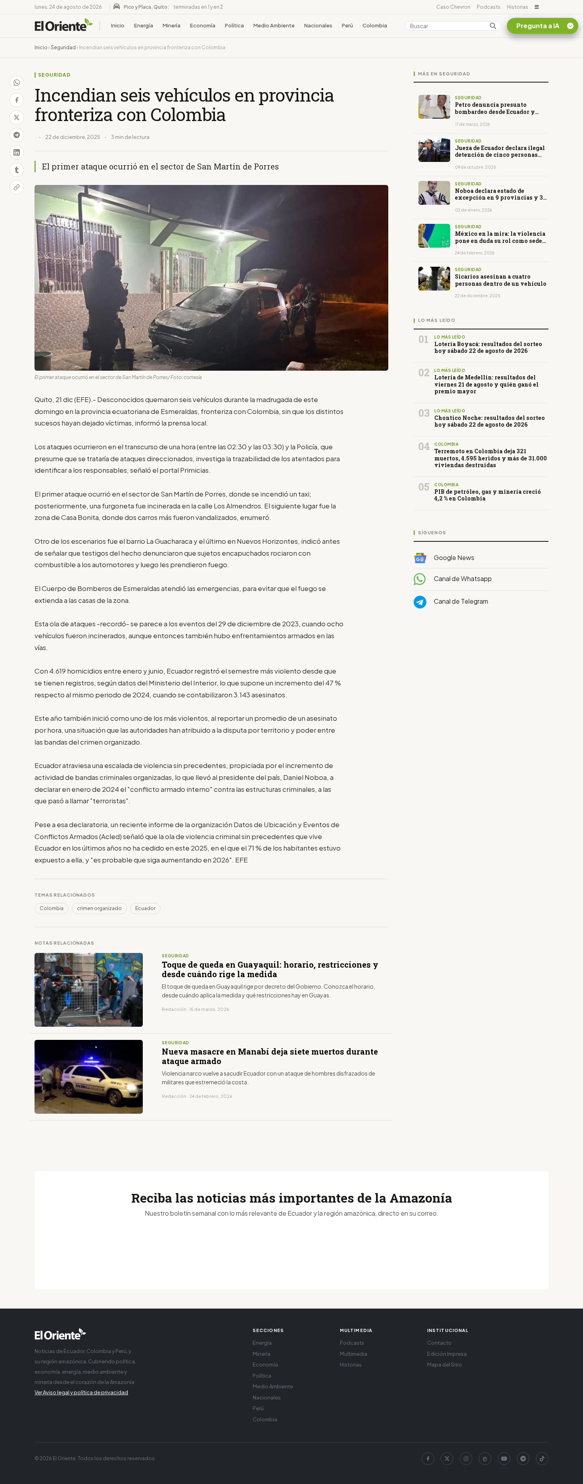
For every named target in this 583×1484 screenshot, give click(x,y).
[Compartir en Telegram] (17, 135)
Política (234, 25)
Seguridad (63, 47)
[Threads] (485, 1458)
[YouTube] (504, 1458)
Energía (143, 25)
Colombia (374, 25)
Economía (202, 25)
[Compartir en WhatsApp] (17, 82)
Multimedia (353, 1354)
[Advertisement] (481, 694)
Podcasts (489, 7)
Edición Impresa (447, 1354)
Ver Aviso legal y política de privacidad (81, 1392)
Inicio (118, 25)
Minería (171, 25)
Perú (347, 25)
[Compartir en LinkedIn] (17, 152)
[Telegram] (523, 1458)
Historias (517, 7)
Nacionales (318, 25)
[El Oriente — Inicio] (64, 25)
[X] (447, 1458)
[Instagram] (466, 1458)
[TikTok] (542, 1458)
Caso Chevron (453, 7)
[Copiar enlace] (17, 187)
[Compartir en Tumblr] (17, 170)
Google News (453, 557)
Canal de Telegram (460, 601)
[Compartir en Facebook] (17, 100)
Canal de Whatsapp (462, 579)
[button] (537, 7)
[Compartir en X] (17, 117)
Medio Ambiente (274, 25)
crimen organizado (99, 908)
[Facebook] (428, 1458)
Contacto (439, 1343)
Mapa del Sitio (444, 1364)
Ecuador (145, 908)
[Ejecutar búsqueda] (493, 26)
